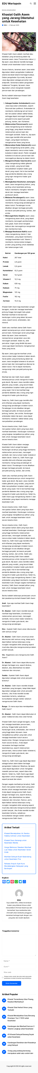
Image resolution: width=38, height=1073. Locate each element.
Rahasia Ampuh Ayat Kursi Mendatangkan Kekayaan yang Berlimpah (16, 866)
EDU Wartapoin (11, 3)
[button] (31, 3)
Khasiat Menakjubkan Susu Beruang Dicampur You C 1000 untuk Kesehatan (21, 1018)
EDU (5, 25)
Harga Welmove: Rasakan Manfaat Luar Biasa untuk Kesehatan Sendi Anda (17, 849)
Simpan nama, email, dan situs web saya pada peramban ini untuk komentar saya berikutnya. (17, 977)
